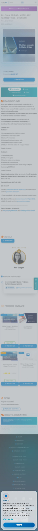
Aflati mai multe (8, 519)
